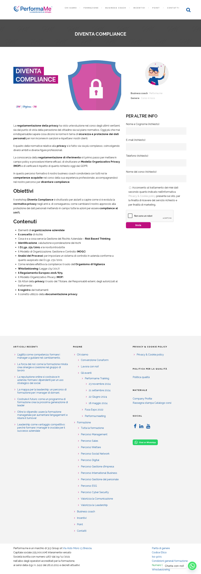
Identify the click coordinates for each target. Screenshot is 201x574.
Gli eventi (86, 372)
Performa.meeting (95, 416)
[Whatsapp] (192, 566)
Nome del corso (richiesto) (141, 171)
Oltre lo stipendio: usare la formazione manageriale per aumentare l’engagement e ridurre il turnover (42, 415)
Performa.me (155, 93)
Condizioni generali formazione (170, 560)
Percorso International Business (99, 472)
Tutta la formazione (92, 427)
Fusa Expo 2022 (94, 409)
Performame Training (97, 378)
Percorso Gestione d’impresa (97, 466)
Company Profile (142, 398)
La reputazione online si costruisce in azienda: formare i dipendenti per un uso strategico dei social (40, 380)
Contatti (173, 8)
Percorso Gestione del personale (100, 479)
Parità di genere (161, 548)
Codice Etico (159, 552)
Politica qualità (141, 377)
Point (156, 8)
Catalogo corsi (162, 402)
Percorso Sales (89, 440)
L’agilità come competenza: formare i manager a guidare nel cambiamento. (38, 356)
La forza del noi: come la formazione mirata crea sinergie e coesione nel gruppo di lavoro (42, 367)
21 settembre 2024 (100, 390)
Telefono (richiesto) (137, 155)
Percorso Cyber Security (95, 492)
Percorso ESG (89, 485)
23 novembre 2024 (100, 383)
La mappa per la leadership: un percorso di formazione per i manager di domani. (41, 391)
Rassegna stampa (143, 402)
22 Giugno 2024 (98, 396)
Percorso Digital (90, 460)
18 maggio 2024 (98, 403)
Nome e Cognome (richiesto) (142, 124)
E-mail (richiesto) (135, 139)
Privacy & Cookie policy (142, 196)
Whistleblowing (161, 569)
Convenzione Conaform (95, 360)
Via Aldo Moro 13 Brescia (77, 548)
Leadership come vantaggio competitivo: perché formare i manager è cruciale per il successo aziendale (41, 427)
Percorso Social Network (95, 453)
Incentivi (139, 8)
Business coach (115, 8)
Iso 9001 (157, 556)
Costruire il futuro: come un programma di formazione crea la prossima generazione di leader (42, 402)
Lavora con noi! (90, 366)
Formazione (91, 8)
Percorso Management (94, 434)
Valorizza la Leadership (94, 505)
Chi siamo (71, 8)
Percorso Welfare (91, 447)
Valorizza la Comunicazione (97, 498)
